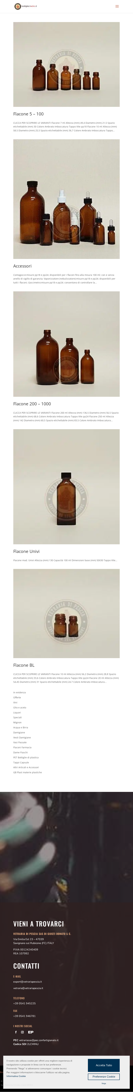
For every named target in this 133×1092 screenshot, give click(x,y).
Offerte (17, 697)
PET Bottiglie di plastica (26, 757)
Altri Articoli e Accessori (26, 767)
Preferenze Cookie (104, 1076)
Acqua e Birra (20, 727)
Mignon (17, 722)
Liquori (17, 712)
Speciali (17, 717)
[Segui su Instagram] (22, 1032)
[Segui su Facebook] (15, 1032)
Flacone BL (24, 665)
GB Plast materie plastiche (27, 772)
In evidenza (19, 692)
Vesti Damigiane (22, 737)
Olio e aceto (19, 707)
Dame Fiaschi (20, 752)
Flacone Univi (26, 551)
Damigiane (19, 732)
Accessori (22, 266)
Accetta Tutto (104, 1065)
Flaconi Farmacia (22, 747)
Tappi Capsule (21, 762)
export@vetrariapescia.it (27, 982)
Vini (15, 702)
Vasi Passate (20, 742)
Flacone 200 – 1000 (32, 404)
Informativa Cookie (16, 1076)
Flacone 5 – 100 (28, 114)
